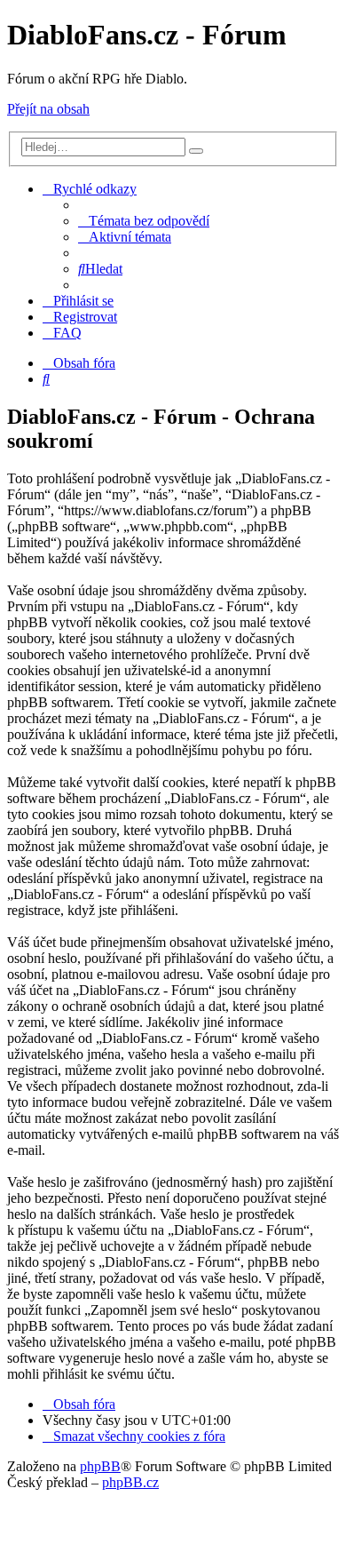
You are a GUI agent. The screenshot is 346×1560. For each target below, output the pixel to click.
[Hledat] (196, 151)
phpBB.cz (130, 1482)
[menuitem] (143, 220)
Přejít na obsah (48, 108)
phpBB (100, 1466)
